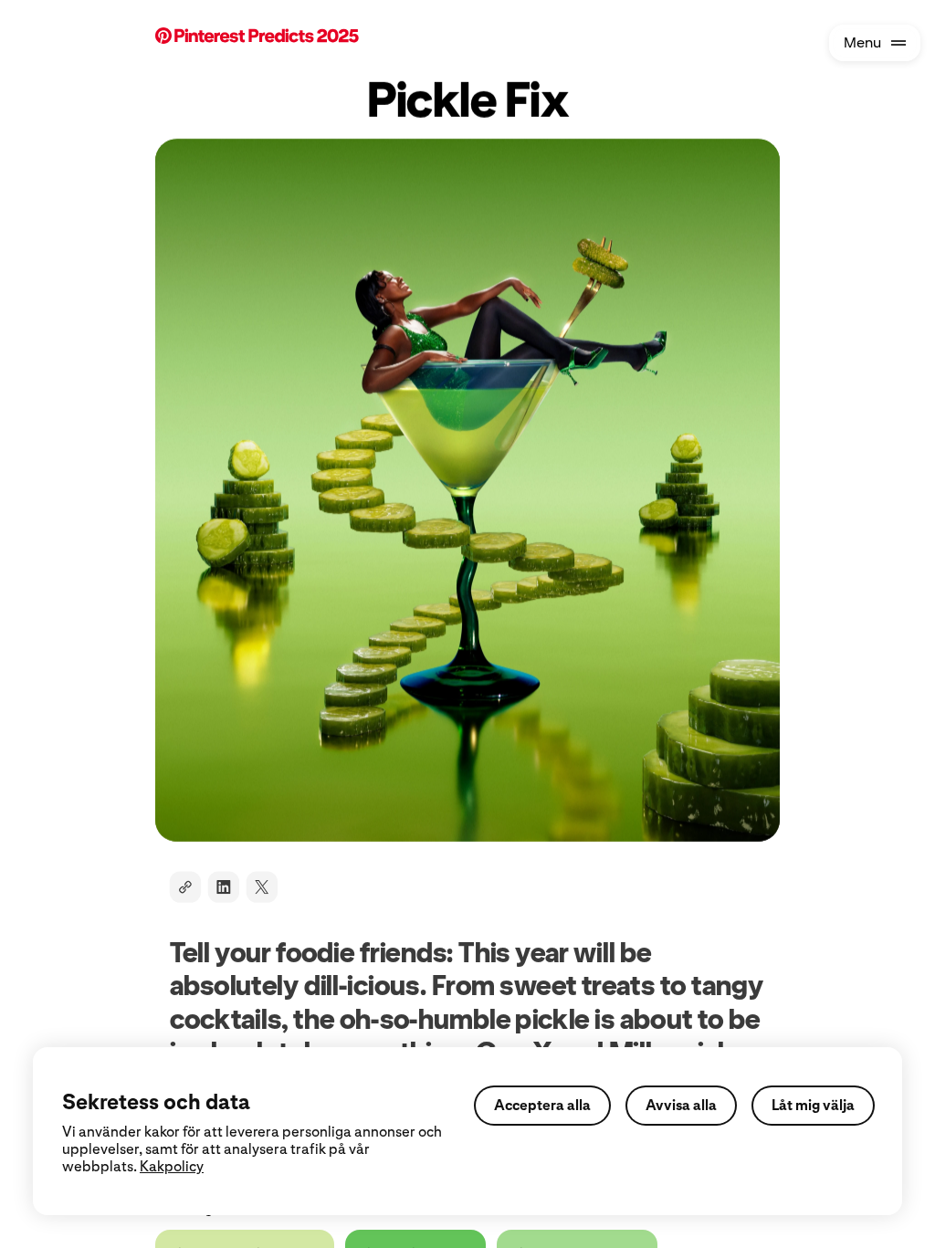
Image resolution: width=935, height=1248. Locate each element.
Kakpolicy (172, 1166)
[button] (290, 37)
